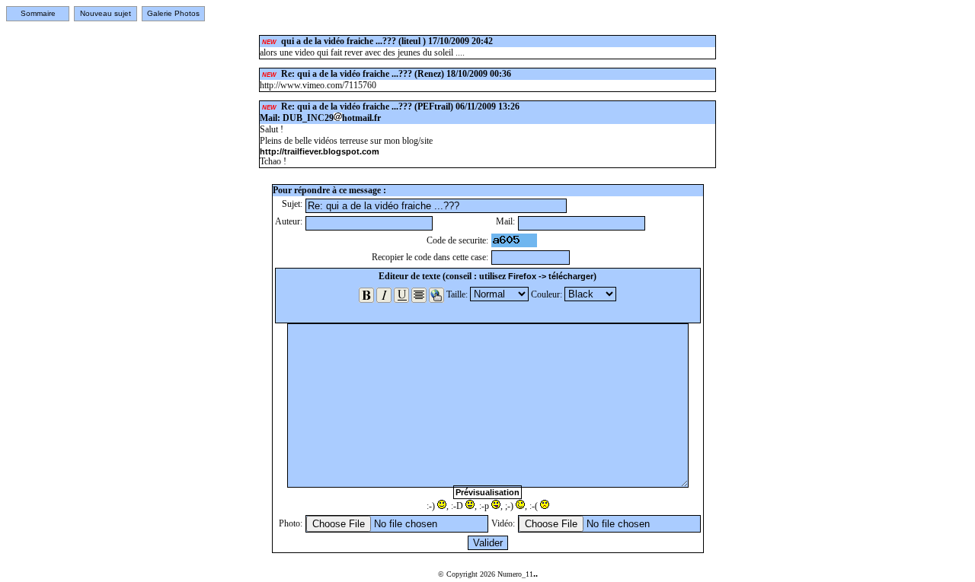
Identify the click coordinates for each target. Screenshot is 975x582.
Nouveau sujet (105, 13)
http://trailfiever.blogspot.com (319, 151)
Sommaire (38, 13)
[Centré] (419, 295)
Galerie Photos (173, 13)
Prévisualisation (487, 492)
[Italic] (384, 295)
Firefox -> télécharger (550, 276)
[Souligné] (401, 295)
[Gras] (366, 295)
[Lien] (436, 295)
